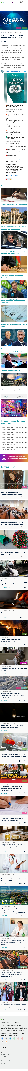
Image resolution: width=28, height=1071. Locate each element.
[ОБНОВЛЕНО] (14, 568)
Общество (4, 526)
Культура (3, 496)
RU (21, 2)
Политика (4, 915)
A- (1, 41)
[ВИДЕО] (14, 628)
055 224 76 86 (5, 1056)
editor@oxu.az (5, 1054)
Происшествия (5, 587)
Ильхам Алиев (18, 389)
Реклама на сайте (6, 1061)
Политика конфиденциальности (10, 1065)
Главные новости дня (7, 389)
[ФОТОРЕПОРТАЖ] (14, 959)
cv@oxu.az (4, 1049)
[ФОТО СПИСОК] (14, 683)
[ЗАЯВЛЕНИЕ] (14, 656)
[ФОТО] (14, 479)
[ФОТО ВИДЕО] (14, 895)
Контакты (3, 1063)
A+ (5, 41)
